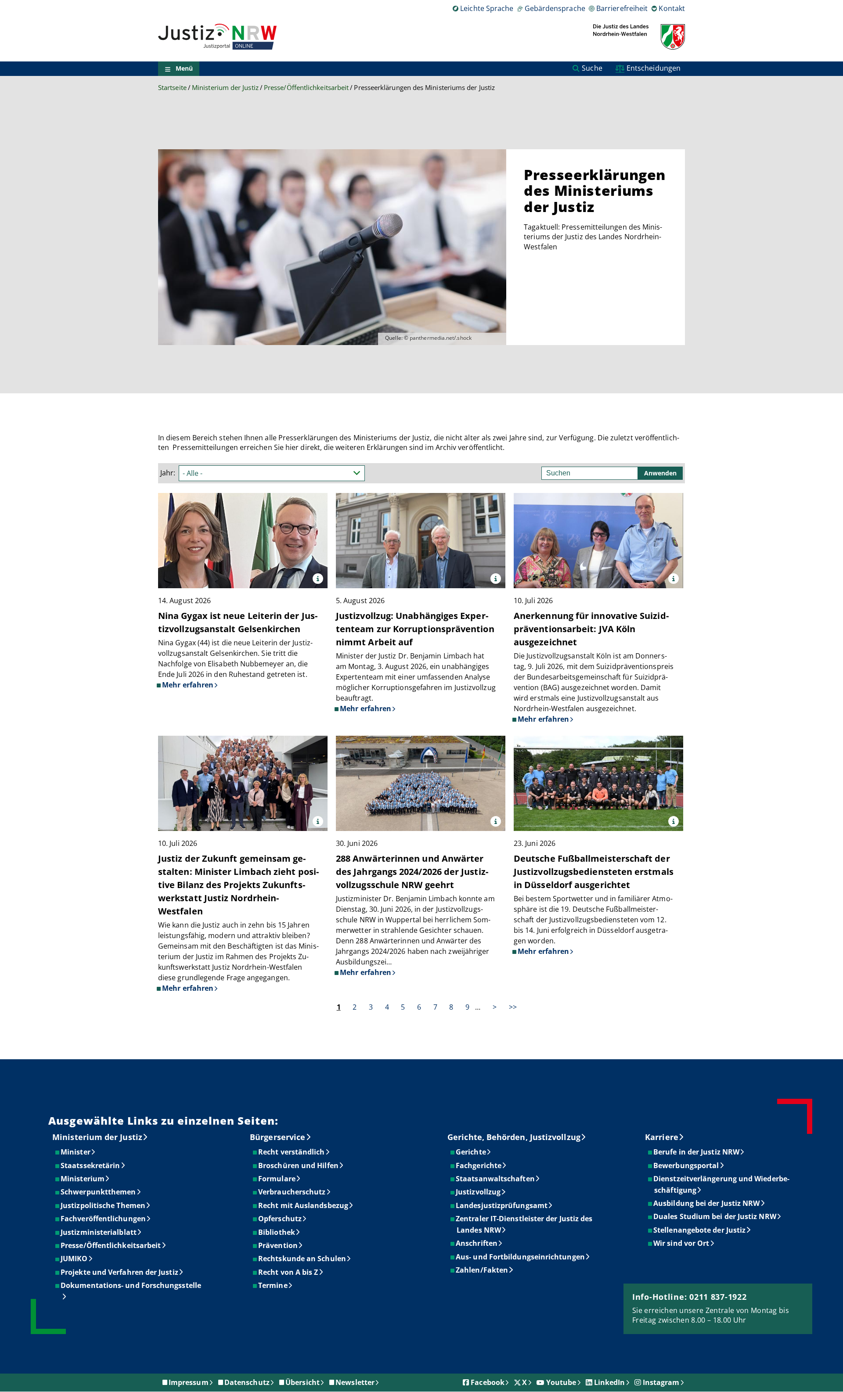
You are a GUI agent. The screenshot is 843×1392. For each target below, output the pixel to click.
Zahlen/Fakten (482, 1270)
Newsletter (355, 1382)
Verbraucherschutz (292, 1192)
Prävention (278, 1245)
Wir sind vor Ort (681, 1243)
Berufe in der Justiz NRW (696, 1152)
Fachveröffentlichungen (103, 1218)
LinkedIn (609, 1382)
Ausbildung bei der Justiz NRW (707, 1203)
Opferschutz (280, 1218)
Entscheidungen (654, 68)
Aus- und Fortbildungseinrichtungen (521, 1257)
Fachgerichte (479, 1165)
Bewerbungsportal (686, 1165)
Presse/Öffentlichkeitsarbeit (306, 87)
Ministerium (82, 1178)
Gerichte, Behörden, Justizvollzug (513, 1137)
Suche (592, 68)
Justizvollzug (479, 1192)
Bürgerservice (277, 1137)
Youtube (561, 1382)
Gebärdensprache (555, 8)
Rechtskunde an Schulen (302, 1258)
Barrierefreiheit (622, 8)
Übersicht (302, 1382)
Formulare (277, 1178)
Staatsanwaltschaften (496, 1178)
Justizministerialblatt (99, 1232)
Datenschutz (247, 1382)
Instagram (661, 1382)
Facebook (487, 1382)
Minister (75, 1152)
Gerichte (471, 1152)
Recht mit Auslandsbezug (303, 1205)
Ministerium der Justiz (225, 87)
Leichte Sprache (486, 8)
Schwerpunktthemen (98, 1192)
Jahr (166, 473)
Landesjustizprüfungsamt (502, 1205)
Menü (184, 69)
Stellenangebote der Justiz (700, 1230)
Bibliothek (277, 1232)
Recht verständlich (291, 1152)
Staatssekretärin (90, 1165)
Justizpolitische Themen (103, 1205)
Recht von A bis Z (288, 1272)
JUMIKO (74, 1258)
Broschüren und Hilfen (299, 1165)
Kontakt (672, 8)
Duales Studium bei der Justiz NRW (715, 1216)
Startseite (172, 87)
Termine (273, 1285)
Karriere (661, 1137)
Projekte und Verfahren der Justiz (119, 1272)
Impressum (189, 1382)
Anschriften (477, 1243)
